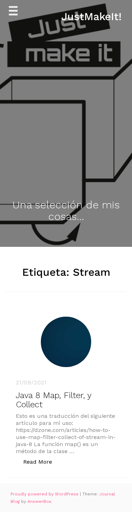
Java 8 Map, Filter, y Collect (53, 399)
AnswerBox (39, 501)
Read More (41, 461)
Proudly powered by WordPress (45, 494)
